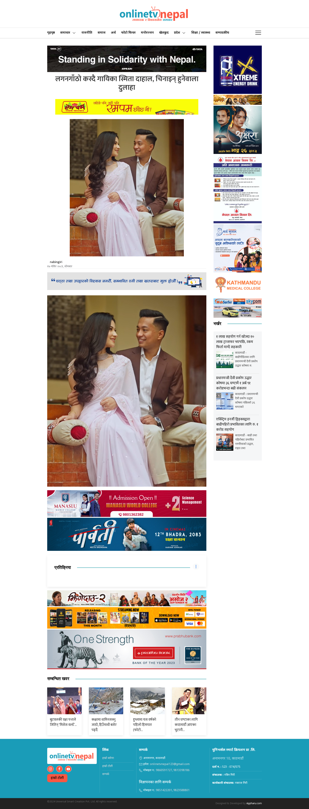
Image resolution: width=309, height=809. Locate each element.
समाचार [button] (65, 33)
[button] (258, 33)
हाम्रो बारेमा (108, 758)
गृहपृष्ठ (51, 33)
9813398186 (181, 770)
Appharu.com (254, 803)
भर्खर (217, 323)
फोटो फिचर (128, 33)
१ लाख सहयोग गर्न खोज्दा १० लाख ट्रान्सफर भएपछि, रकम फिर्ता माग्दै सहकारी (235, 342)
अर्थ (113, 33)
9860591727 (164, 770)
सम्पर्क (105, 774)
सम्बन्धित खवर (58, 678)
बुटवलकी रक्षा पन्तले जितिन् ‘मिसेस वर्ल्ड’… (63, 722)
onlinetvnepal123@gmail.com (170, 764)
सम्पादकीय (222, 33)
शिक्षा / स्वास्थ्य (200, 33)
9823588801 (181, 790)
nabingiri (56, 262)
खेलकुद (164, 33)
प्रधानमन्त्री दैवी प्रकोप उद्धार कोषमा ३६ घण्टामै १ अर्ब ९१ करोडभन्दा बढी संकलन (234, 383)
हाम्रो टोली (57, 778)
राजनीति (87, 33)
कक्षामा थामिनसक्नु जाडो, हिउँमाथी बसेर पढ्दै (104, 725)
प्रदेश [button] (177, 33)
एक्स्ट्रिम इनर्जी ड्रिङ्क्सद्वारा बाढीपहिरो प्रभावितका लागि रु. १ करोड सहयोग (237, 424)
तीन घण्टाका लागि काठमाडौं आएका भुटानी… (186, 725)
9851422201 (164, 790)
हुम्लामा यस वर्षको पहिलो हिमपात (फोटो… (144, 725)
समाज (102, 33)
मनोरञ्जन (147, 33)
